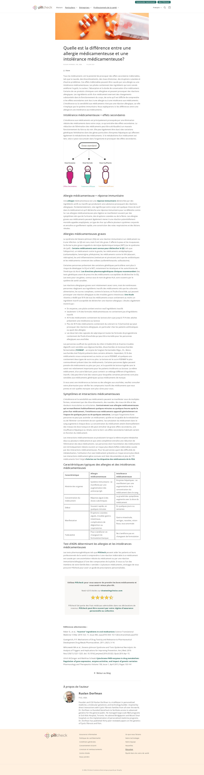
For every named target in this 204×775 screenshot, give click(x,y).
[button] (71, 7)
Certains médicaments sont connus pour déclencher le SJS (98, 248)
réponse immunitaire (106, 201)
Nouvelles (129, 746)
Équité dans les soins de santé (137, 753)
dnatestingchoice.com (111, 590)
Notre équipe (130, 742)
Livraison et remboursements (90, 749)
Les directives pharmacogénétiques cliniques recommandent (108, 271)
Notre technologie (132, 738)
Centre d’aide (84, 753)
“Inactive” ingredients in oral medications (96, 632)
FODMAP (80, 350)
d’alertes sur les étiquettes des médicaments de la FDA (110, 459)
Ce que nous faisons (133, 734)
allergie (70, 201)
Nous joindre (84, 757)
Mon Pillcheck (164, 2)
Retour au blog (104, 673)
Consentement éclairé (87, 746)
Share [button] (68, 71)
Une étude (129, 294)
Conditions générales (87, 742)
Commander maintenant (145, 2)
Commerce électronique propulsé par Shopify (107, 770)
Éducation (129, 749)
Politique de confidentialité (89, 738)
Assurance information (88, 734)
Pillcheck (102, 552)
